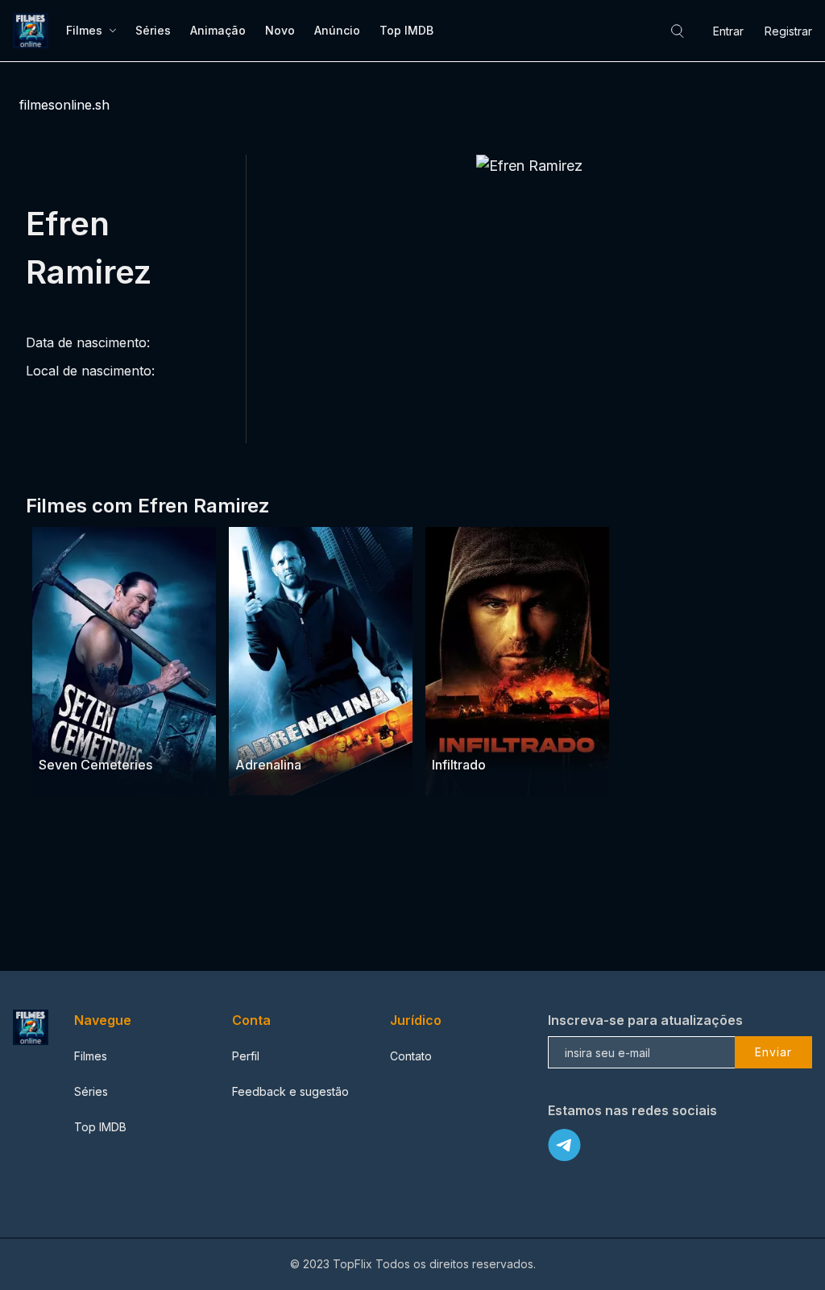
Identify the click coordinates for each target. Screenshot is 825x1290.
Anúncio (337, 30)
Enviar (773, 1052)
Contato (411, 1056)
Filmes (84, 30)
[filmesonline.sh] (33, 30)
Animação (218, 30)
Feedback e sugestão (290, 1091)
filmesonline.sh (64, 105)
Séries (153, 30)
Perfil (245, 1056)
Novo (280, 30)
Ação (112, 734)
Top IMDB (406, 30)
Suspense (66, 734)
